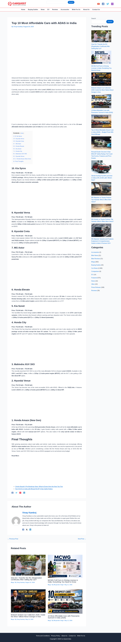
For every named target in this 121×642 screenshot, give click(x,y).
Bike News (94, 255)
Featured (94, 278)
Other (93, 284)
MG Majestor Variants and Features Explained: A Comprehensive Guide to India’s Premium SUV (102, 241)
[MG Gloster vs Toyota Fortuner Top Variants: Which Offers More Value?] (101, 210)
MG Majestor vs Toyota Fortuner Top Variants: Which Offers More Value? (101, 200)
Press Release (96, 287)
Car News (94, 268)
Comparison (95, 271)
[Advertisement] (44, 35)
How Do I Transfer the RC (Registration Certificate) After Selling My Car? (26, 579)
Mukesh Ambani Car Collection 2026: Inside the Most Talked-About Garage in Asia (28, 616)
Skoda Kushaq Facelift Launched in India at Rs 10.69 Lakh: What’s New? (101, 178)
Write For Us (81, 636)
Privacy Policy (55, 636)
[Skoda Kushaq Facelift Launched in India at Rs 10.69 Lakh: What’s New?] (101, 167)
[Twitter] (107, 4)
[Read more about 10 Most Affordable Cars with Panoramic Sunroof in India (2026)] (65, 601)
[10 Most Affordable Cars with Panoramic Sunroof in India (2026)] (101, 101)
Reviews (94, 290)
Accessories (95, 252)
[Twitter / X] (27, 529)
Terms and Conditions (43, 636)
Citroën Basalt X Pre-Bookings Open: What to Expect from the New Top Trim (39, 486)
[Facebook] (103, 4)
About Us (64, 636)
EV (92, 274)
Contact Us (72, 636)
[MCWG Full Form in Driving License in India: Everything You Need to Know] (101, 57)
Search (71, 2)
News (93, 281)
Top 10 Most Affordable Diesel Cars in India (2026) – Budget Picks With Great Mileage (102, 132)
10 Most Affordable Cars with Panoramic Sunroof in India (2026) (64, 617)
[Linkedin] (24, 493)
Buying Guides (96, 265)
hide (22, 133)
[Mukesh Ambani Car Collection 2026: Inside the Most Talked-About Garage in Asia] (101, 79)
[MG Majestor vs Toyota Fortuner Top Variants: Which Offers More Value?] (101, 188)
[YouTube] (98, 4)
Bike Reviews (95, 258)
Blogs (12, 582)
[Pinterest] (20, 493)
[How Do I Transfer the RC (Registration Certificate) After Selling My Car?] (101, 36)
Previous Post (13, 539)
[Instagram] (112, 4)
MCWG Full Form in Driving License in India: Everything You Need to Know (63, 581)
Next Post (82, 539)
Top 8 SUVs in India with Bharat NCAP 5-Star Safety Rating (34, 489)
